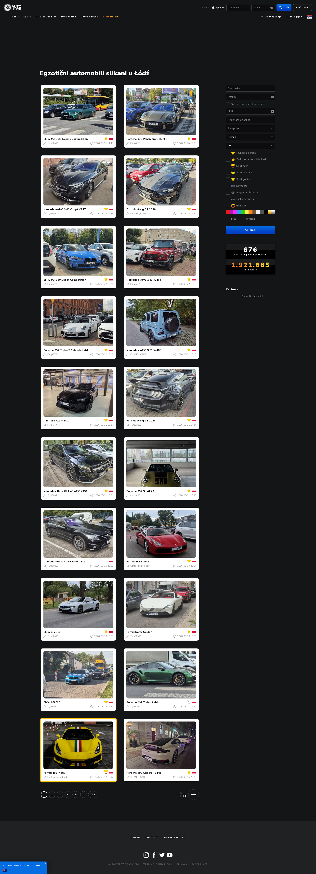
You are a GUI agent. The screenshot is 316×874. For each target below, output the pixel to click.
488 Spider (142, 561)
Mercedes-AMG (53, 209)
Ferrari (130, 561)
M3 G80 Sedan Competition (68, 280)
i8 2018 (56, 632)
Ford (129, 209)
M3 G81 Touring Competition (69, 139)
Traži (286, 7)
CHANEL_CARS (138, 213)
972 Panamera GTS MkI (152, 139)
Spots (27, 16)
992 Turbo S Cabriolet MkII (71, 350)
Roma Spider (143, 632)
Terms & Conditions (157, 864)
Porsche (131, 139)
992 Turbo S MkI (147, 702)
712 (92, 794)
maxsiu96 (135, 495)
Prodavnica (68, 16)
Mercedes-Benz (53, 491)
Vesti (204, 7)
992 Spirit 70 (145, 491)
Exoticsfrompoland (57, 777)
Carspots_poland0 (139, 565)
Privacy (182, 864)
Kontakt (151, 837)
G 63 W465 (154, 280)
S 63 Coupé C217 (75, 209)
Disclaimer (200, 864)
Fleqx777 (135, 143)
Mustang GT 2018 (144, 209)
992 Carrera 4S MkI (149, 773)
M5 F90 (55, 702)
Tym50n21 (52, 143)
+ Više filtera (302, 7)
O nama (136, 837)
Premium (112, 16)
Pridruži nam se (46, 16)
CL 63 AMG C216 (74, 561)
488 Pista (58, 773)
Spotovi (220, 7)
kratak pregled (174, 837)
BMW (46, 139)
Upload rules (89, 16)
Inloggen (296, 16)
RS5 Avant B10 (59, 420)
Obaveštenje (273, 16)
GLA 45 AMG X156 (76, 491)
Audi (46, 420)
